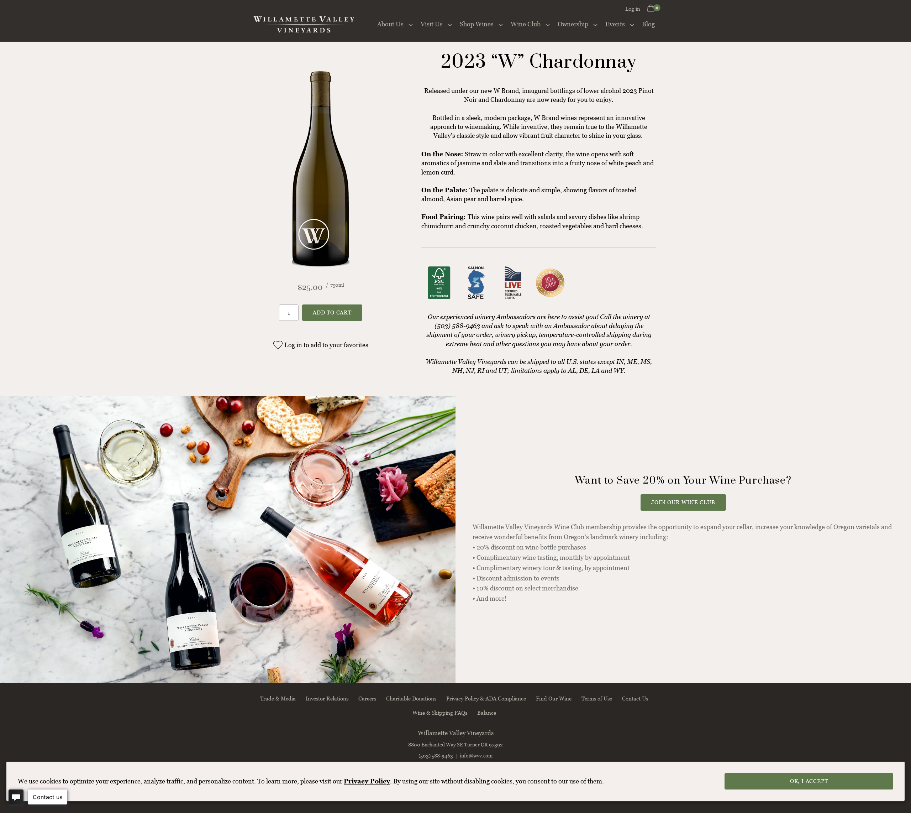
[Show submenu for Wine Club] (547, 24)
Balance (486, 712)
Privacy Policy (367, 781)
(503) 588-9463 (435, 755)
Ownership (573, 24)
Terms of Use (596, 698)
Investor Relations (327, 698)
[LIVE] (513, 298)
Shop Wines (477, 24)
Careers (367, 698)
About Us (390, 24)
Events (615, 24)
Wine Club (526, 24)
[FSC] (439, 298)
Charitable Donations (411, 698)
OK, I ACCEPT (809, 781)
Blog (648, 24)
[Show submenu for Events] (632, 24)
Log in (632, 8)
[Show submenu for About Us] (410, 24)
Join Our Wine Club (683, 502)
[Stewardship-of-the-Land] (550, 298)
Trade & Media (278, 698)
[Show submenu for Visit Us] (450, 24)
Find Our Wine (554, 698)
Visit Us (432, 24)
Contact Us (635, 698)
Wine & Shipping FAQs (439, 712)
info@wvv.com (476, 755)
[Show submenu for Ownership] (595, 24)
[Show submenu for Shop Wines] (500, 24)
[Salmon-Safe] (476, 298)
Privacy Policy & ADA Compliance (486, 698)
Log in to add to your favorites (326, 345)
